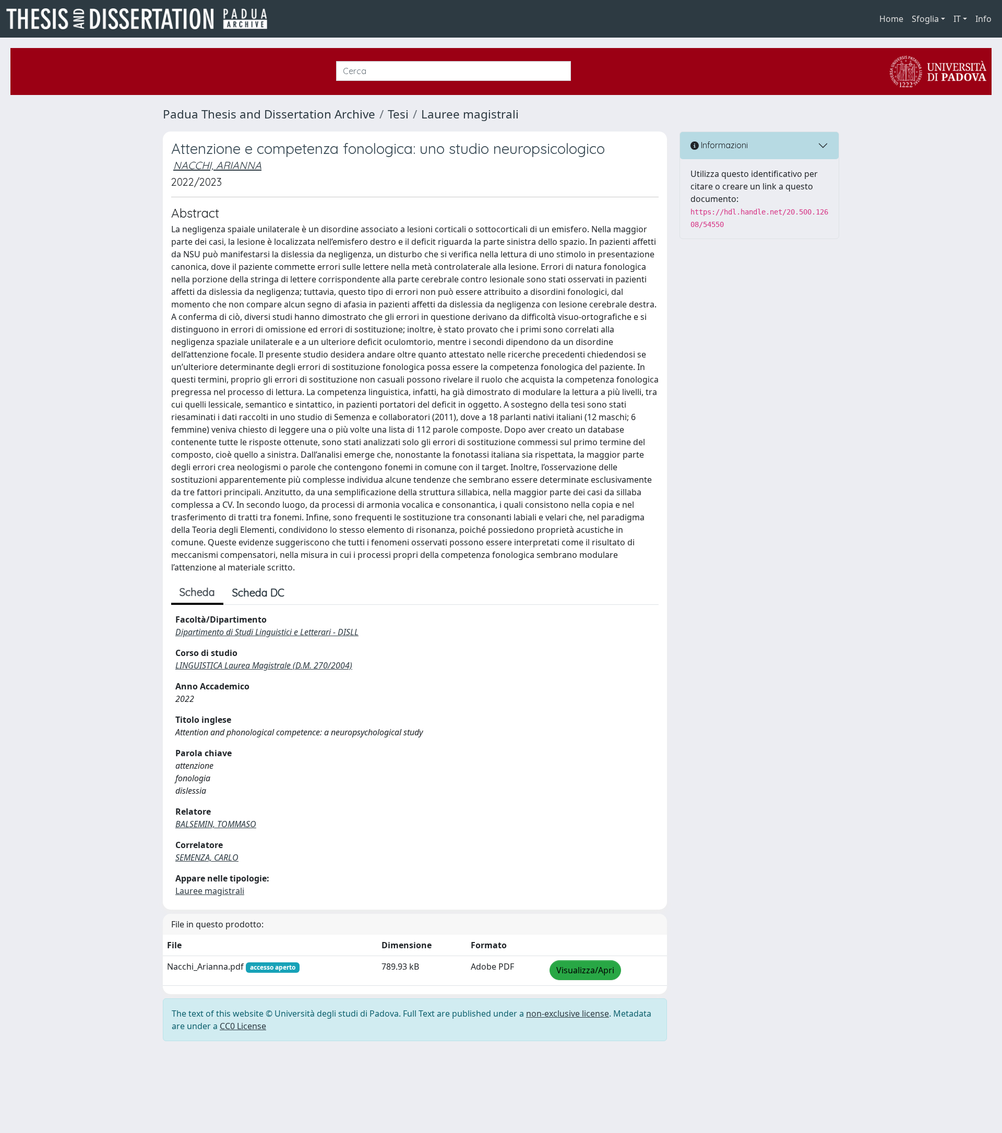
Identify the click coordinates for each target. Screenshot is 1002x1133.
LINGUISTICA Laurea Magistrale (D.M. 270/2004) (263, 665)
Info (983, 19)
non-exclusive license (567, 1013)
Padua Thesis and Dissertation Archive (269, 114)
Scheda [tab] (197, 592)
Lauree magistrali (470, 114)
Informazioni (723, 145)
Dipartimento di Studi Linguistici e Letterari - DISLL (267, 632)
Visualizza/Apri (585, 970)
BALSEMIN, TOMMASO (215, 824)
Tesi (398, 114)
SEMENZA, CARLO (206, 857)
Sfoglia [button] (925, 19)
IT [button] (957, 19)
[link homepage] (141, 18)
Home (891, 19)
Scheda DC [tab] (258, 592)
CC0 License (243, 1026)
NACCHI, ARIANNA (217, 165)
